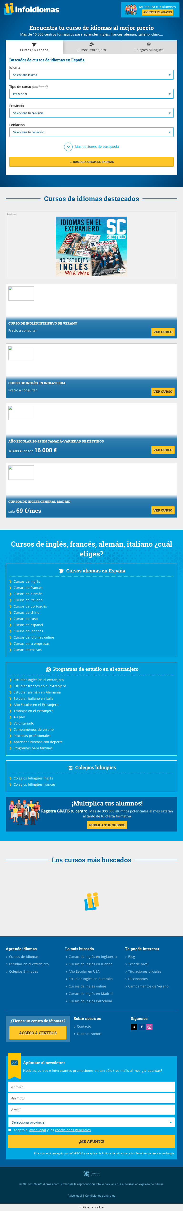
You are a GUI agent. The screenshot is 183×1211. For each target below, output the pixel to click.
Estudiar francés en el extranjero (39, 686)
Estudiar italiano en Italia (33, 698)
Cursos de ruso (25, 618)
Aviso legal (75, 1195)
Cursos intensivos (27, 649)
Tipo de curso (20, 86)
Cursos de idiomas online (33, 637)
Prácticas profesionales (32, 735)
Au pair (19, 717)
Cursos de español (28, 625)
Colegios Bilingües (23, 971)
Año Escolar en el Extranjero (35, 704)
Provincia (16, 105)
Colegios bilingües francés (34, 784)
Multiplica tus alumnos (157, 9)
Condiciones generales (100, 1195)
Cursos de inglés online (87, 986)
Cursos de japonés (28, 631)
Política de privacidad (115, 1153)
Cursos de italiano (27, 600)
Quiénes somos (89, 1033)
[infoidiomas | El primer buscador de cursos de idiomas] (31, 9)
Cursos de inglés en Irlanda (90, 964)
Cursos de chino (26, 612)
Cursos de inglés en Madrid (90, 993)
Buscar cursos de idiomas (93, 162)
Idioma (14, 67)
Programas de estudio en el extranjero (95, 669)
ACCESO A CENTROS (38, 1032)
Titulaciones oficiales (144, 971)
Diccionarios (137, 978)
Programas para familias (33, 748)
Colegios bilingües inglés (33, 778)
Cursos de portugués (30, 606)
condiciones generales (73, 1130)
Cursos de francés (27, 587)
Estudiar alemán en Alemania (37, 692)
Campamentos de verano (33, 729)
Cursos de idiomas (23, 956)
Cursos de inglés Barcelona (90, 1001)
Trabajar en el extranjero (33, 711)
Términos (141, 1153)
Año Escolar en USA (84, 971)
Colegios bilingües (95, 767)
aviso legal (37, 1130)
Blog (131, 956)
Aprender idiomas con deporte (38, 742)
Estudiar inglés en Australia (90, 978)
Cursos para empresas (31, 643)
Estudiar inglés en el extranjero (38, 680)
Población (17, 125)
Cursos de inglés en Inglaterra (92, 956)
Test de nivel (137, 964)
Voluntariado (23, 723)
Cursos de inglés (26, 581)
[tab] (34, 47)
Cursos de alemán (27, 594)
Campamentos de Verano (147, 986)
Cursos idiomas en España (95, 570)
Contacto (83, 1026)
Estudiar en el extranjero (28, 964)
